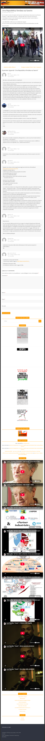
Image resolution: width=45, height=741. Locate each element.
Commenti (22, 719)
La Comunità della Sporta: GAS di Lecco (22, 707)
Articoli (22, 718)
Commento (5, 275)
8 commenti (12, 12)
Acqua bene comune (22, 696)
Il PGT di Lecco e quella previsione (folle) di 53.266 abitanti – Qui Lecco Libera (18, 453)
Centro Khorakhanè (22, 702)
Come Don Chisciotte (22, 705)
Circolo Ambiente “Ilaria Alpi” (22, 704)
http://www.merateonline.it (23, 261)
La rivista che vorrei (22, 709)
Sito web (4, 306)
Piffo (10, 104)
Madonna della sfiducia (9, 67)
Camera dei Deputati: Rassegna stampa (22, 700)
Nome (3, 292)
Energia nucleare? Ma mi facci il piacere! (31, 67)
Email (3, 299)
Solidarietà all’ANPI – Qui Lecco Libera (12, 451)
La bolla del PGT (26, 443)
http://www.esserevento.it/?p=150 (10, 168)
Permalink (11, 76)
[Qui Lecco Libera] (22, 1)
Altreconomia (22, 698)
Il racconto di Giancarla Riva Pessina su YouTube (30, 451)
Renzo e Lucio (22, 711)
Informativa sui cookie (6, 727)
